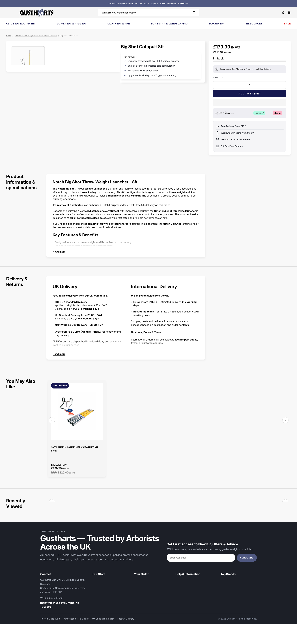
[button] (283, 12)
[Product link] (77, 428)
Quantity (218, 77)
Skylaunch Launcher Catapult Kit (74, 447)
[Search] (194, 12)
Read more (59, 251)
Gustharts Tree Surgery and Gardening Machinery (36, 35)
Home (8, 35)
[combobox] (148, 12)
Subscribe (247, 557)
